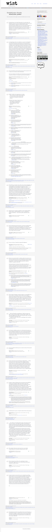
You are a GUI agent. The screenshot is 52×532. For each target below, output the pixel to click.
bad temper (20, 180)
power (26, 90)
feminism (32, 377)
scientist (28, 309)
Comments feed (39, 49)
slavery (23, 290)
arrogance (12, 309)
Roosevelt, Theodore (11, 207)
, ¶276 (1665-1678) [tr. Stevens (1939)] (42, 45)
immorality (17, 290)
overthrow (17, 356)
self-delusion (16, 343)
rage (33, 180)
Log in (38, 48)
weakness (28, 221)
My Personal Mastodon (39, 51)
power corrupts (23, 238)
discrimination (17, 377)
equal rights (27, 377)
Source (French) (11, 81)
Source (10, 79)
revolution (23, 356)
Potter (12, 118)
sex (9, 378)
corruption (22, 90)
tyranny (6, 66)
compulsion (12, 290)
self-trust (19, 343)
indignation (29, 180)
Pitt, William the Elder (11, 419)
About (40, 3)
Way (12, 132)
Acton (10, 80)
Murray (12, 136)
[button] (41, 3)
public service (9, 206)
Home (32, 3)
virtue (26, 290)
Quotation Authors (39, 27)
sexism (10, 378)
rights (8, 378)
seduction (30, 309)
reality (24, 221)
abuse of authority (13, 90)
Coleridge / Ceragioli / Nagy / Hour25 (16, 176)
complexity (12, 221)
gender (34, 377)
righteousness (17, 326)
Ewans (12, 173)
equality (25, 180)
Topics (38, 3)
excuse (28, 507)
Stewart (13, 86)
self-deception (13, 343)
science (26, 309)
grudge (27, 180)
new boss (15, 356)
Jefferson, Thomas (11, 407)
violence (8, 66)
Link (6, 37)
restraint (7, 343)
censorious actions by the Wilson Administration (15, 200)
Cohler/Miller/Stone (14, 282)
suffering (7, 406)
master (19, 290)
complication (15, 221)
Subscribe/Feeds (45, 3)
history (25, 90)
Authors (35, 3)
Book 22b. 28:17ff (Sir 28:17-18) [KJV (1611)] (43, 35)
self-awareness (9, 343)
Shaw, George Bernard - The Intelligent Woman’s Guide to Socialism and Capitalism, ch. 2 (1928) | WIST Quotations (42, 37)
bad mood (17, 180)
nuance (20, 221)
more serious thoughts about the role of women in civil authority (16, 374)
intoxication (18, 238)
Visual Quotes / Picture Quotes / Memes (41, 23)
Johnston (13, 168)
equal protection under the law (22, 377)
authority (20, 90)
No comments (11, 37)
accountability (12, 238)
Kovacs (12, 152)
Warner (12, 140)
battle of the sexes (13, 377)
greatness (30, 507)
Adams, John (10, 344)
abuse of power (17, 90)
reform (21, 356)
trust (21, 343)
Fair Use (45, 54)
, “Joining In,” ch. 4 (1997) (43, 32)
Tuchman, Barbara (11, 357)
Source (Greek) (10, 108)
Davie (12, 155)
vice (24, 290)
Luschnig (13, 164)
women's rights (15, 378)
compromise (23, 180)
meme (34, 507)
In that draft (10, 401)
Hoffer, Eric (10, 222)
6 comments (11, 308)
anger (15, 180)
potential (22, 309)
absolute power (9, 90)
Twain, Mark (10, 38)
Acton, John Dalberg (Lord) (12, 508)
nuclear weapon (19, 309)
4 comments (11, 506)
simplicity (26, 221)
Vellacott (13, 149)
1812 (24, 273)
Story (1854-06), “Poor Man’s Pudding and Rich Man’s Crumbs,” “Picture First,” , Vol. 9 (43, 39)
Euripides (10, 181)
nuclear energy (15, 309)
